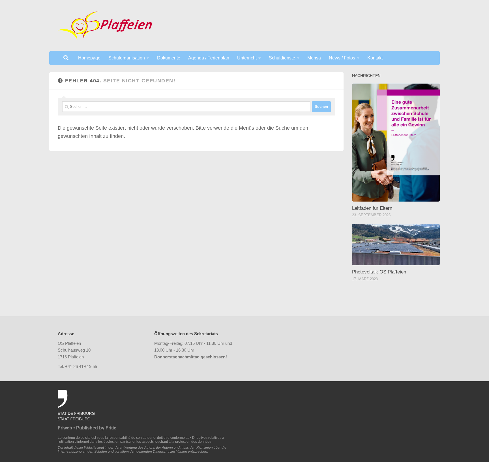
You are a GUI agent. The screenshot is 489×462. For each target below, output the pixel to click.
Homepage (89, 57)
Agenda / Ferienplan (208, 57)
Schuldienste (282, 57)
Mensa (314, 57)
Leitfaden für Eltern (372, 208)
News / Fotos (342, 57)
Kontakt (375, 57)
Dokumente (168, 57)
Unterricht (247, 57)
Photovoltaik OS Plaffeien (379, 272)
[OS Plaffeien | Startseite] (105, 25)
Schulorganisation (126, 57)
